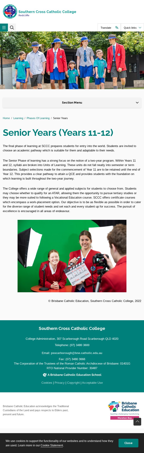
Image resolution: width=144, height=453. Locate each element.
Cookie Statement (52, 445)
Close (128, 443)
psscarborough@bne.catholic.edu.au (76, 353)
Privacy (60, 382)
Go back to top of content (137, 422)
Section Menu (72, 102)
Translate (106, 27)
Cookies (46, 382)
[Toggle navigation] (4, 27)
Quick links (130, 27)
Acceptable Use (92, 382)
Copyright (73, 382)
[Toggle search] (12, 27)
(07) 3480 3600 (79, 345)
